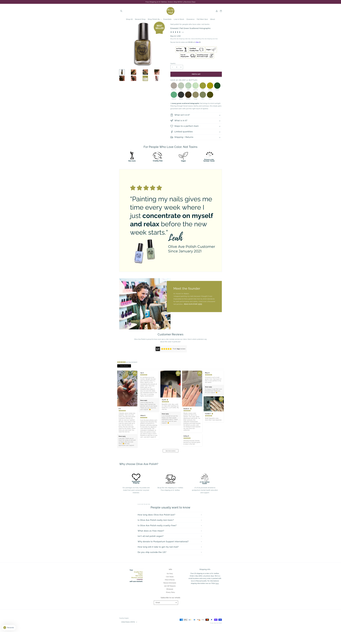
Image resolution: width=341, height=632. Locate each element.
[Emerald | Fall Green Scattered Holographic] (188, 95)
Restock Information (169, 583)
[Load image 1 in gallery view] (122, 72)
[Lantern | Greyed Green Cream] (181, 95)
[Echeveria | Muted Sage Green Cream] (174, 85)
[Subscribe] (176, 602)
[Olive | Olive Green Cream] (210, 95)
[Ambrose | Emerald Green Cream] (174, 95)
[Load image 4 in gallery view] (157, 72)
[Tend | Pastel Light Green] (181, 85)
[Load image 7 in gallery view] (145, 78)
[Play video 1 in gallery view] (157, 78)
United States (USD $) (128, 622)
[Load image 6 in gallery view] (133, 78)
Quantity (173, 63)
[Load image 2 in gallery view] (133, 72)
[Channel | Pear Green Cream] (210, 85)
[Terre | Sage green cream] (203, 95)
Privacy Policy (170, 592)
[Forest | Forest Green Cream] (217, 85)
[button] (121, 11)
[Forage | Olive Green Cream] (195, 95)
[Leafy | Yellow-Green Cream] (203, 85)
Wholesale (169, 589)
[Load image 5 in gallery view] (122, 78)
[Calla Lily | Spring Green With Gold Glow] (195, 85)
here (217, 583)
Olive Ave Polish (218, 623)
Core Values (170, 576)
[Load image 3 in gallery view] (145, 72)
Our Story (170, 573)
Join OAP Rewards (170, 586)
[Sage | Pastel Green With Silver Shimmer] (188, 85)
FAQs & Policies (170, 580)
